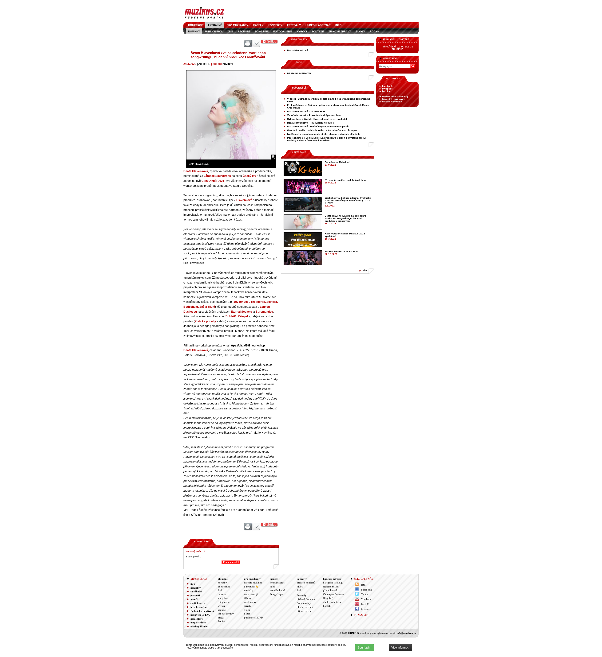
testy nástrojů (251, 594)
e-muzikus (249, 586)
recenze (244, 31)
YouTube (366, 599)
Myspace (366, 608)
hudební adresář (318, 25)
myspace (387, 88)
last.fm (386, 91)
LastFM (365, 604)
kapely (258, 25)
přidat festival (304, 611)
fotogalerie (282, 31)
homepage (195, 25)
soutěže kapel (277, 590)
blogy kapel (276, 594)
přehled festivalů (306, 599)
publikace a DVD (253, 617)
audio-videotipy (395, 96)
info (338, 25)
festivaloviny (394, 99)
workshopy (250, 602)
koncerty (275, 25)
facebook (387, 86)
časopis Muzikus (253, 582)
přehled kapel (277, 582)
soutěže (318, 31)
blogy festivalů (305, 607)
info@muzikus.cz (406, 633)
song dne (262, 31)
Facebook (366, 589)
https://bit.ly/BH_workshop (247, 345)
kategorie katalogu (333, 582)
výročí (302, 31)
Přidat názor (229, 562)
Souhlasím (364, 647)
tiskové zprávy (340, 31)
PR (208, 63)
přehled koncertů (306, 582)
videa (247, 609)
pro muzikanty (237, 25)
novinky (194, 31)
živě (230, 31)
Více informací (400, 647)
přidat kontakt (330, 590)
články (247, 598)
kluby (300, 586)
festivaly (294, 25)
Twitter (365, 594)
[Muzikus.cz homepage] (204, 19)
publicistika (214, 31)
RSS (363, 584)
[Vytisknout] (248, 44)
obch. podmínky (332, 602)
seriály (247, 605)
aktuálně (215, 25)
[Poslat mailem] (256, 44)
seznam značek (331, 586)
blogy (360, 31)
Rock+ (374, 31)
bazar (247, 613)
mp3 (272, 586)
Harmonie (392, 101)
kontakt (327, 605)
